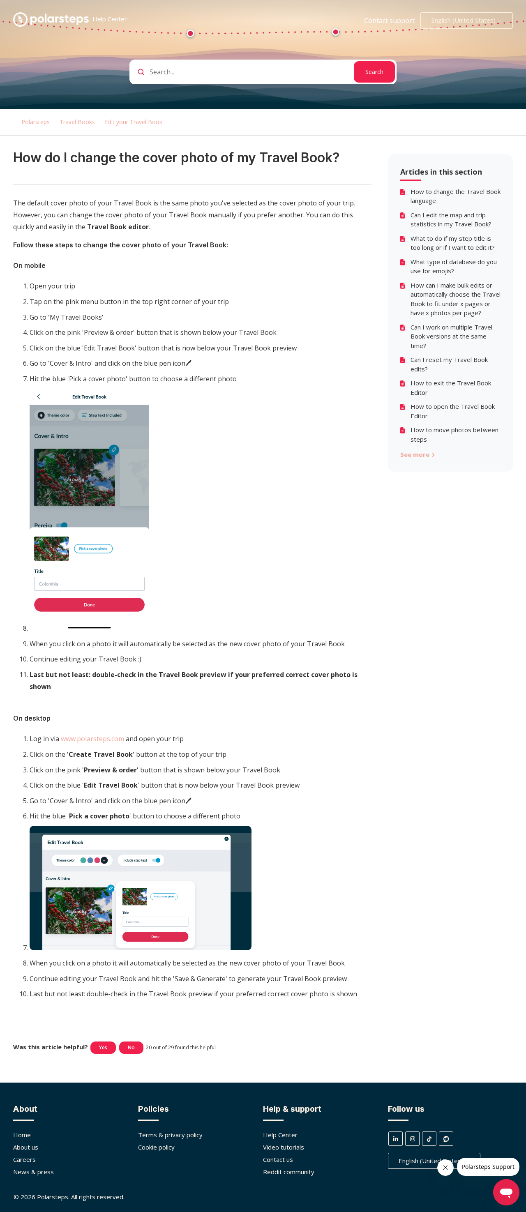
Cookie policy (156, 1147)
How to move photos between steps (454, 434)
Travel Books (77, 122)
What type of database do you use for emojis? (454, 266)
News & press (33, 1172)
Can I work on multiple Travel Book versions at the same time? (451, 336)
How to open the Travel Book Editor (453, 411)
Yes (103, 1047)
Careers (24, 1159)
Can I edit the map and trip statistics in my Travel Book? (451, 219)
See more (415, 454)
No (131, 1047)
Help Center (280, 1135)
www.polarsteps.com (92, 738)
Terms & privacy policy (170, 1135)
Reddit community (288, 1172)
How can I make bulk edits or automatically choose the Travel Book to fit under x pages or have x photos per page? (456, 299)
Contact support (389, 20)
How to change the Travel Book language (456, 196)
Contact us (278, 1159)
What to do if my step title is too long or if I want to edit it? (453, 243)
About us (25, 1147)
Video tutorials (283, 1147)
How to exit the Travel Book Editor (451, 387)
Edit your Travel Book (133, 122)
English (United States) (464, 20)
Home (22, 1135)
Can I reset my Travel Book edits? (449, 364)
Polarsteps (35, 122)
